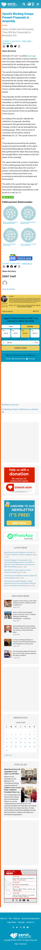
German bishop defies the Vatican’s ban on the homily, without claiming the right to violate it (24, 653)
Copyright (21, 922)
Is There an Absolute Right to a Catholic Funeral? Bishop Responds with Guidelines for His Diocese (24, 642)
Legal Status (11, 922)
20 (20, 742)
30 (34, 746)
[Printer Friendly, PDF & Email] (8, 197)
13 (20, 738)
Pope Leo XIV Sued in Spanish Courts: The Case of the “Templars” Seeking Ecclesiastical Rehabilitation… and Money (24, 615)
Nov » (10, 755)
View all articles (8, 289)
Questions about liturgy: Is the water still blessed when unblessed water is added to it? (25, 603)
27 (20, 746)
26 (16, 746)
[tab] (12, 872)
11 (11, 738)
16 (34, 738)
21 (25, 742)
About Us (3, 919)
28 (25, 746)
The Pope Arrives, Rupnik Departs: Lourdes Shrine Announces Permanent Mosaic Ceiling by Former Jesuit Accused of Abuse (20, 583)
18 (11, 742)
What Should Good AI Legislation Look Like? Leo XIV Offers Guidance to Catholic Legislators (12, 773)
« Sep (6, 755)
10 (6, 738)
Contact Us (30, 922)
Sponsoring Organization (30, 919)
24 (6, 746)
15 (30, 738)
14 (25, 738)
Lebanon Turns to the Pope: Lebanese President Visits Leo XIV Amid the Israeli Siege (12, 792)
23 (34, 742)
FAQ (10, 919)
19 (16, 742)
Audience (16, 919)
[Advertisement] (20, 388)
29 (30, 746)
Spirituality (7, 43)
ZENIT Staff (26, 41)
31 (6, 750)
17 (6, 742)
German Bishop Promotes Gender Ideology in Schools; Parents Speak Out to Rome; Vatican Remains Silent (24, 629)
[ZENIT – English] (11, 4)
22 (30, 742)
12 (16, 738)
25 (11, 746)
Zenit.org (31, 56)
